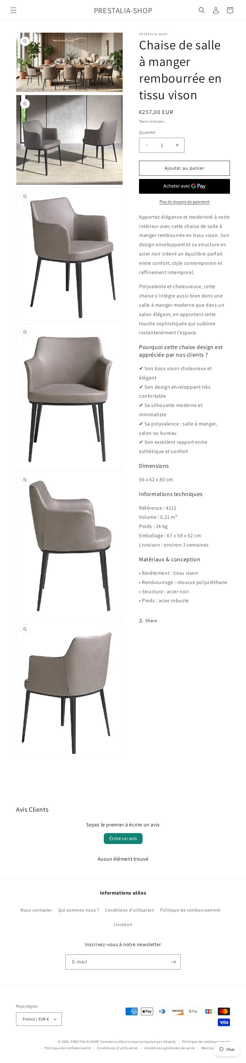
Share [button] (151, 620)
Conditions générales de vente (169, 1048)
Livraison (123, 924)
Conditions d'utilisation (129, 910)
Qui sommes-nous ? (78, 910)
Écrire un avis (123, 838)
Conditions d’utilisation (117, 1048)
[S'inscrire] (173, 962)
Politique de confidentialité (68, 1048)
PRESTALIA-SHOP (85, 1041)
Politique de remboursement (190, 910)
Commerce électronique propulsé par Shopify (138, 1041)
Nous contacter (36, 910)
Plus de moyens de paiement (185, 201)
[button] (13, 10)
